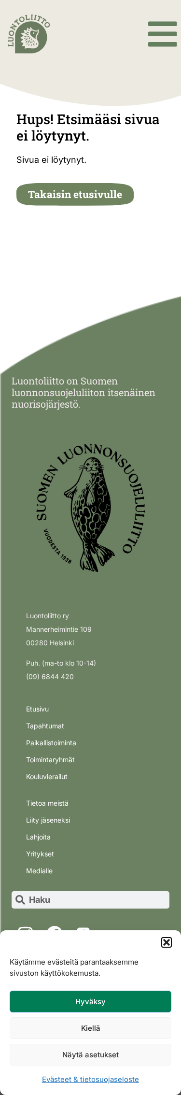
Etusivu (37, 709)
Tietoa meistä (47, 803)
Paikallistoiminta (51, 743)
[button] (166, 942)
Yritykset (40, 854)
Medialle (39, 871)
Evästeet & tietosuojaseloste (90, 1079)
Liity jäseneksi (48, 820)
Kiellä (90, 1028)
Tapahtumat (45, 726)
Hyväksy (90, 1001)
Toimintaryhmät (50, 759)
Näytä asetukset (90, 1054)
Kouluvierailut (47, 776)
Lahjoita (38, 837)
